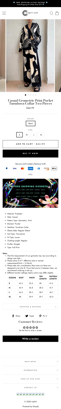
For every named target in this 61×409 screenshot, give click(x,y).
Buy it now (30, 153)
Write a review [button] (30, 338)
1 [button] (25, 95)
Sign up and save (30, 379)
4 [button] (33, 95)
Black (30, 123)
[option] (30, 4)
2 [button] (28, 95)
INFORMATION (30, 370)
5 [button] (36, 95)
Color (30, 119)
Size (30, 130)
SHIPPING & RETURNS (30, 307)
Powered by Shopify (31, 406)
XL (41, 134)
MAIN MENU (30, 361)
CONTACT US (30, 387)
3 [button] (31, 95)
